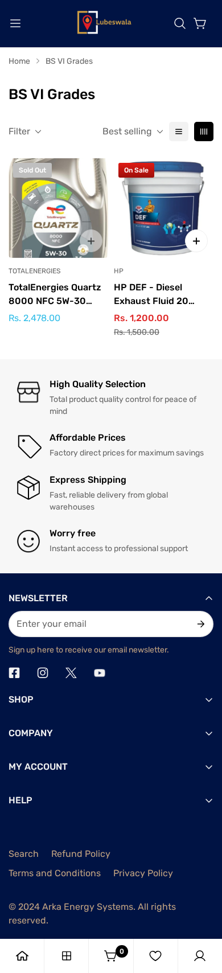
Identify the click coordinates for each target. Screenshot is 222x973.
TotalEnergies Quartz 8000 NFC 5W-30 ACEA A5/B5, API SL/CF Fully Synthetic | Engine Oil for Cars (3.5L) (56, 295)
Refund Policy (80, 853)
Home (19, 61)
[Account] (200, 956)
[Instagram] (42, 673)
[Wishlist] (155, 956)
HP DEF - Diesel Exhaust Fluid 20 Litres (151, 295)
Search (24, 853)
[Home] (22, 956)
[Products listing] (66, 956)
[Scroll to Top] (201, 912)
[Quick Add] (196, 240)
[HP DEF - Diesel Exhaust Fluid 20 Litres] (163, 208)
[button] (180, 23)
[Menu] (15, 23)
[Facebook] (14, 673)
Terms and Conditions (55, 873)
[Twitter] (71, 673)
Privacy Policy (143, 873)
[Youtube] (99, 673)
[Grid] (203, 131)
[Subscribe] (200, 624)
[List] (178, 131)
